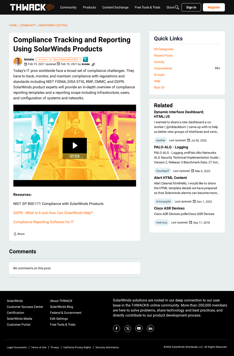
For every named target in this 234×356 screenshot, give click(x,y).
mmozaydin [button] (163, 201)
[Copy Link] (93, 64)
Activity (159, 62)
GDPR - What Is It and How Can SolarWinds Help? (53, 213)
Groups (159, 74)
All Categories (163, 49)
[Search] (177, 7)
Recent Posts (163, 55)
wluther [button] (160, 140)
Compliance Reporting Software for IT (43, 222)
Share (18, 234)
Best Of (159, 87)
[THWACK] (32, 7)
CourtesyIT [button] (162, 171)
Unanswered (187, 68)
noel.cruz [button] (161, 222)
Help (157, 81)
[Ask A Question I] (85, 60)
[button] (17, 61)
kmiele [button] (29, 59)
